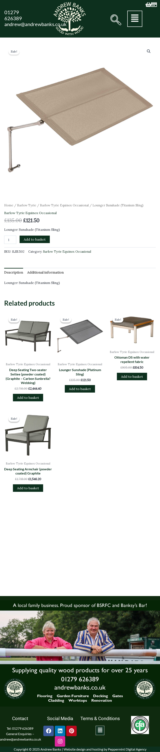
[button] (114, 19)
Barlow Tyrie (26, 205)
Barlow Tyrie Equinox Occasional (64, 205)
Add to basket (35, 239)
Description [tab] (13, 272)
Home (8, 205)
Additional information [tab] (45, 272)
